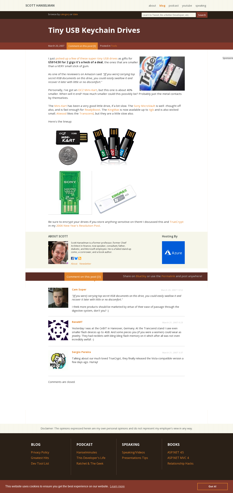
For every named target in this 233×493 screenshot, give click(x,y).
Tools (114, 46)
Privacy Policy (40, 452)
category (65, 14)
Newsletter (85, 263)
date (75, 14)
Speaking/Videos (133, 452)
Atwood (61, 113)
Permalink (168, 276)
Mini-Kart (60, 106)
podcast (174, 5)
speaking (201, 5)
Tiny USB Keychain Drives (94, 30)
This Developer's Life (90, 458)
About (74, 263)
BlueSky (141, 276)
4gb (151, 109)
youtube (187, 5)
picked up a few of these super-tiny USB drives (87, 58)
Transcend (86, 113)
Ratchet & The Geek (89, 463)
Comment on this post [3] (82, 46)
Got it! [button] (212, 486)
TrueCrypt (176, 222)
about (152, 5)
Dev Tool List (40, 463)
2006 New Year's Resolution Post (78, 225)
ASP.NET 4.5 (175, 452)
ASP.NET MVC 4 (178, 458)
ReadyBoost (92, 109)
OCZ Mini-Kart (87, 90)
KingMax (113, 109)
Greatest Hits (40, 458)
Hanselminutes (86, 452)
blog (162, 5)
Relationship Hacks (180, 463)
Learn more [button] (117, 486)
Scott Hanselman (40, 5)
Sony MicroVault (144, 106)
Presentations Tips (135, 458)
